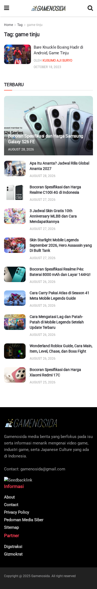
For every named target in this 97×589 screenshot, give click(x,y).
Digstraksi (13, 546)
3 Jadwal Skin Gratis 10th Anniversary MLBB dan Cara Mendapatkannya (53, 216)
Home (8, 25)
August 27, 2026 (43, 200)
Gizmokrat (13, 554)
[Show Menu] (6, 8)
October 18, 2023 (47, 67)
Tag (20, 25)
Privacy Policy (16, 512)
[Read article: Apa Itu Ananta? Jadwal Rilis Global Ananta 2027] (15, 168)
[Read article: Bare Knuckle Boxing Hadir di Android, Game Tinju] (17, 54)
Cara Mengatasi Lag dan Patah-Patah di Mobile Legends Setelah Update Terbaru (57, 321)
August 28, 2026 (21, 149)
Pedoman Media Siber (23, 519)
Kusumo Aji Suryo (57, 60)
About (9, 497)
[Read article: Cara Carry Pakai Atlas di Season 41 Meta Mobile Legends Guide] (15, 298)
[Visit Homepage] (48, 8)
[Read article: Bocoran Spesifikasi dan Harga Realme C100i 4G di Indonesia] (15, 192)
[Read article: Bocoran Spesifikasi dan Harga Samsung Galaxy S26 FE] (48, 128)
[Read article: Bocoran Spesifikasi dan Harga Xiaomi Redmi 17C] (15, 375)
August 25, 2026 (43, 382)
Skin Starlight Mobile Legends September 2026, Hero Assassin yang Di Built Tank (61, 245)
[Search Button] (90, 8)
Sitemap (11, 527)
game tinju (35, 25)
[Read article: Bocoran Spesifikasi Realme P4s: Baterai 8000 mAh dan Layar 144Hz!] (15, 274)
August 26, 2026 (43, 282)
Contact (11, 504)
